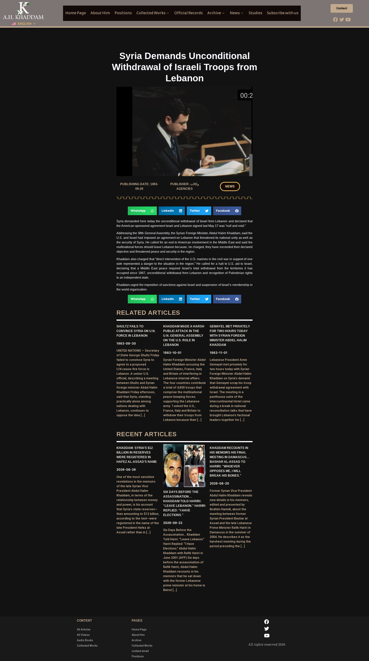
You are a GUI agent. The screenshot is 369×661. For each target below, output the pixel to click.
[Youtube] (348, 19)
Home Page (75, 13)
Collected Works (150, 13)
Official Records (188, 13)
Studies (255, 13)
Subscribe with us (282, 13)
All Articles (84, 629)
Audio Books (85, 640)
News (235, 13)
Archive (214, 13)
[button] (230, 186)
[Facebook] (335, 19)
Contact (341, 8)
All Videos (83, 634)
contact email (140, 651)
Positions (123, 13)
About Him (100, 13)
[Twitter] (342, 19)
